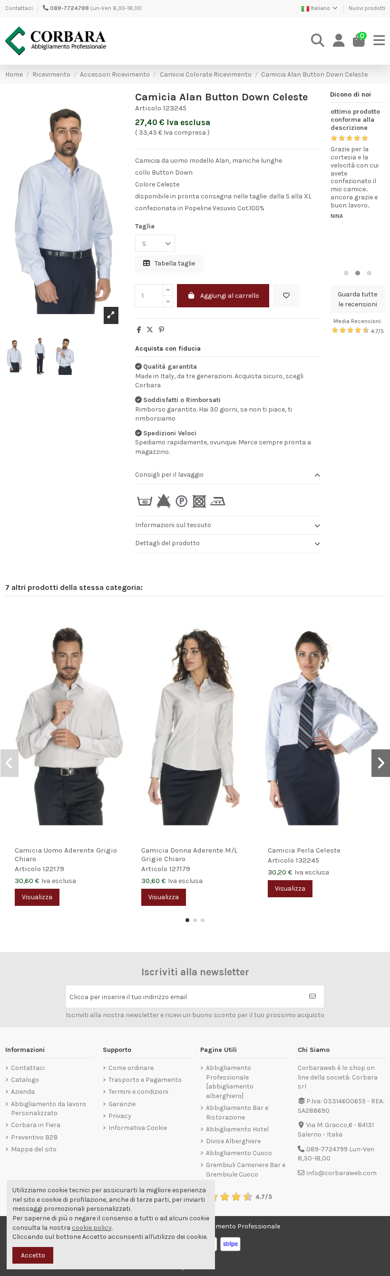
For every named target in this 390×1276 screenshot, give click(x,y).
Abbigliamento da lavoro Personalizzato (48, 1109)
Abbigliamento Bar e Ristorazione (237, 1112)
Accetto (33, 1255)
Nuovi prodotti (367, 8)
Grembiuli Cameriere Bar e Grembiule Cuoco (245, 1169)
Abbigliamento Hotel (237, 1129)
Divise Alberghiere (233, 1141)
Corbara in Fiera (35, 1125)
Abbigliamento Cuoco (239, 1153)
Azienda (23, 1092)
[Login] (339, 40)
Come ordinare (131, 1068)
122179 (53, 868)
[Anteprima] (119, 638)
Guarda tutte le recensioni (357, 299)
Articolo (148, 108)
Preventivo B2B (34, 1137)
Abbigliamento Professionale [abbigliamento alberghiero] (230, 1082)
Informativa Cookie (137, 1128)
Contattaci (19, 8)
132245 (307, 860)
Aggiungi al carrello (229, 296)
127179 (179, 868)
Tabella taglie (174, 263)
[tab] (227, 475)
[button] (346, 273)
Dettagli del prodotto (167, 543)
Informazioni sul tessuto (173, 525)
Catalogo (25, 1080)
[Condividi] (139, 330)
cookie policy (92, 1228)
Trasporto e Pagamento (145, 1080)
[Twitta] (149, 330)
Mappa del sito (34, 1149)
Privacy (119, 1116)
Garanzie (122, 1104)
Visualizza (37, 897)
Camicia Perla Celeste (304, 850)
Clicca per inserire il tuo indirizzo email (128, 997)
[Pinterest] (161, 330)
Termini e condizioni (138, 1092)
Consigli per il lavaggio (169, 475)
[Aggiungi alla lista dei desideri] (286, 295)
